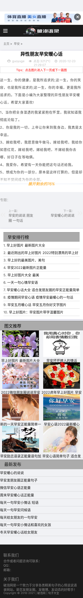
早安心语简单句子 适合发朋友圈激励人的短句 (61, 458)
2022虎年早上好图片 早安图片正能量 (62, 395)
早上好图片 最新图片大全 (26, 245)
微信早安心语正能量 (15, 488)
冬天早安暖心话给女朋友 (18, 532)
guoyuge (18, 61)
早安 (17, 43)
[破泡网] (41, 31)
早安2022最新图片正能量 (26, 267)
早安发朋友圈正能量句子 (18, 480)
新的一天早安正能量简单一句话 (20, 426)
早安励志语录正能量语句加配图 (20, 458)
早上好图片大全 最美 (23, 275)
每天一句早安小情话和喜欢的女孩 (25, 525)
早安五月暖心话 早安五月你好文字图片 (36, 305)
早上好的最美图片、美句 (26, 260)
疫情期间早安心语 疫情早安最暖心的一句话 (40, 297)
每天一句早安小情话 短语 (19, 502)
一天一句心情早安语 (22, 282)
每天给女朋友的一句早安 (18, 517)
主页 (6, 43)
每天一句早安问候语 (15, 510)
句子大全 (53, 593)
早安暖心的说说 (62, 215)
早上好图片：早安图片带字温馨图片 (36, 312)
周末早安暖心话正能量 (17, 495)
